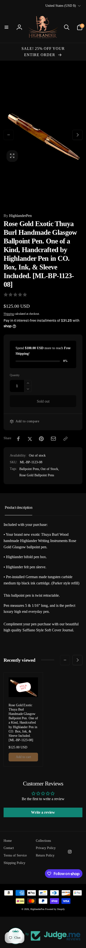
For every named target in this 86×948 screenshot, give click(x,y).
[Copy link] (65, 438)
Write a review (43, 812)
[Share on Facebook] (18, 438)
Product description (18, 507)
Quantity (15, 375)
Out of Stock (49, 469)
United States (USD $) (60, 5)
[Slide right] (77, 135)
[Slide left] (9, 135)
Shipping (9, 313)
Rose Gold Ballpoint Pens (36, 475)
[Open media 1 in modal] (43, 135)
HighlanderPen (18, 216)
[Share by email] (53, 439)
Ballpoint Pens (29, 469)
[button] (6, 27)
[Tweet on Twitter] (29, 438)
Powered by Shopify (55, 909)
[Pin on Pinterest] (41, 438)
